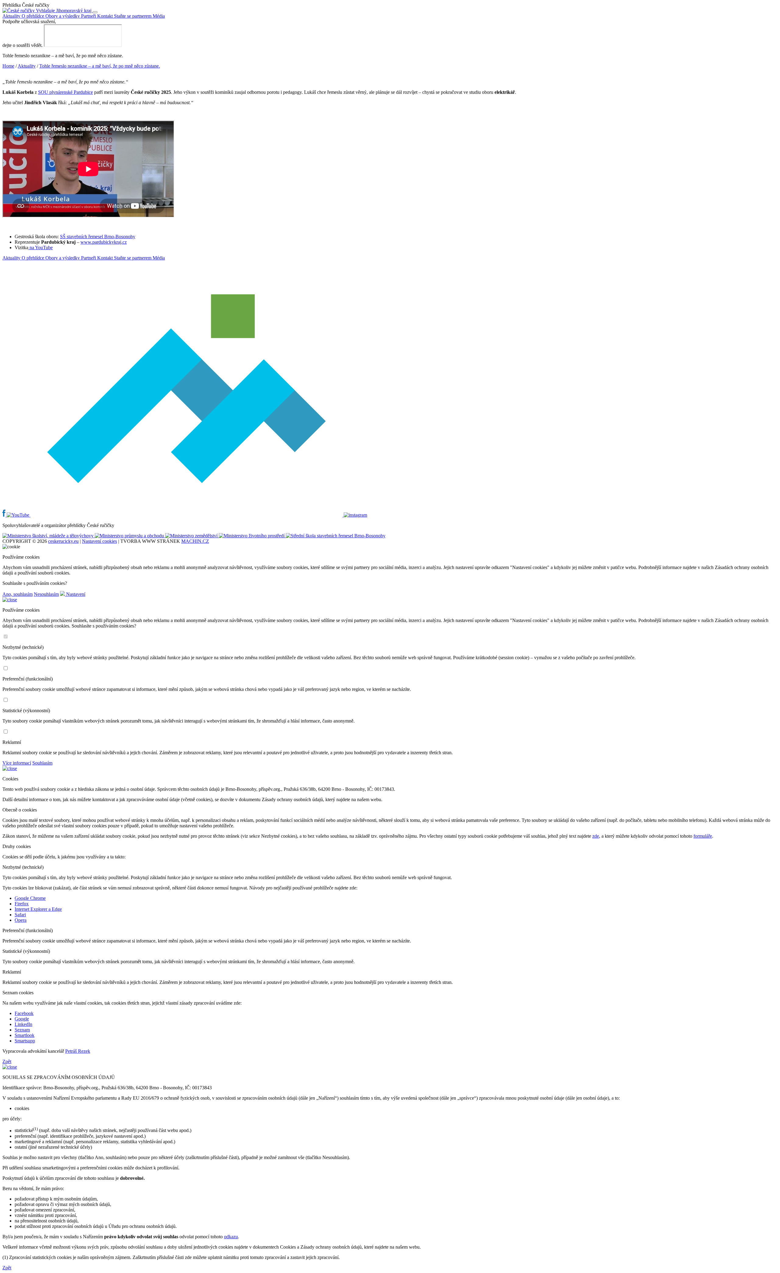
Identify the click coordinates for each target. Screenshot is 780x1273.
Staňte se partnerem (133, 16)
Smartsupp (25, 1040)
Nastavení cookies (99, 541)
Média (159, 16)
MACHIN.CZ (195, 541)
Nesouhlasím (46, 594)
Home (8, 66)
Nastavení (75, 594)
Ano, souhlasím (17, 594)
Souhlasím (42, 763)
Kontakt (105, 16)
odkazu (231, 1236)
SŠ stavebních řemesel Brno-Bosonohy (97, 236)
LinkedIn (23, 1024)
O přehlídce (33, 16)
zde (595, 836)
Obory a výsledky (63, 16)
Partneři (89, 16)
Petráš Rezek (77, 1051)
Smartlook (24, 1035)
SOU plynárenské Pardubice (65, 92)
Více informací (16, 763)
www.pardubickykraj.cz (103, 242)
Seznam (22, 1029)
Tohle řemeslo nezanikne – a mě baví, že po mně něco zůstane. (99, 66)
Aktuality (12, 16)
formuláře (702, 836)
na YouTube (40, 247)
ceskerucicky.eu (63, 541)
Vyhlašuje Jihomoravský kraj (64, 10)
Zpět (6, 1061)
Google (22, 1018)
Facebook (24, 1013)
